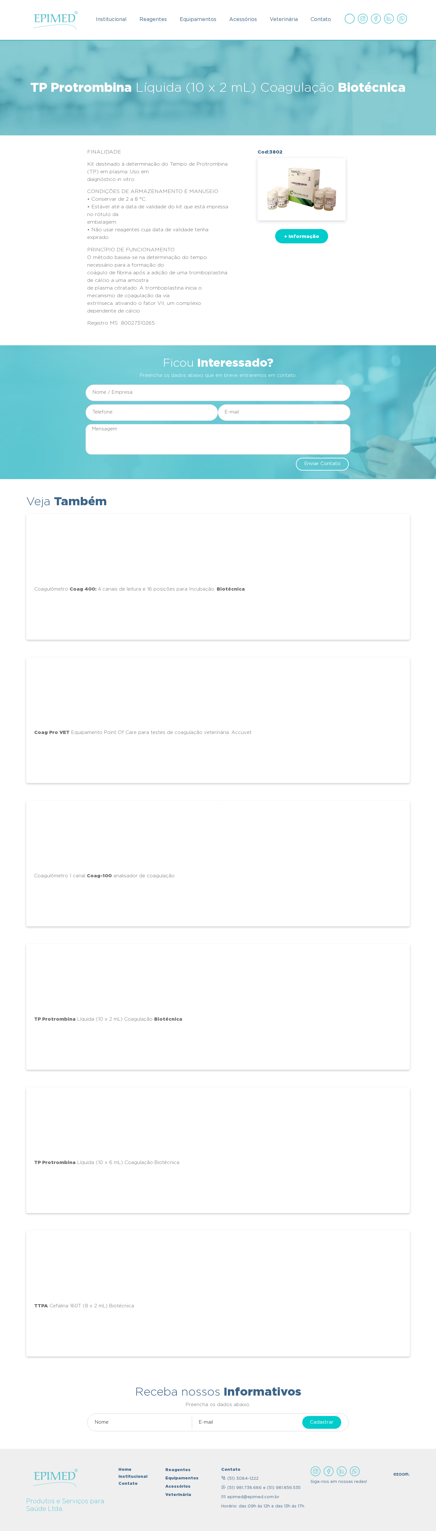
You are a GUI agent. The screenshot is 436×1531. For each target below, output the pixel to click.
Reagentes (153, 19)
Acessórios (243, 19)
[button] (301, 236)
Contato (321, 19)
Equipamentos (198, 19)
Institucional (111, 19)
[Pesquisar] (349, 18)
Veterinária (284, 19)
